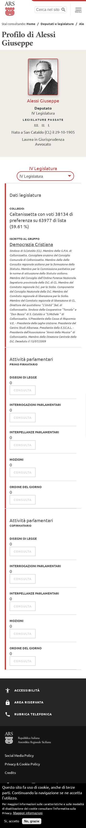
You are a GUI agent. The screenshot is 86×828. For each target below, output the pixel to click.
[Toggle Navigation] (78, 9)
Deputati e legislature (57, 24)
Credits (10, 772)
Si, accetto (11, 821)
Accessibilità (26, 690)
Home (31, 24)
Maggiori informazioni (28, 813)
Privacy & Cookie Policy (22, 764)
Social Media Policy (19, 755)
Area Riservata (28, 702)
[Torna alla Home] (10, 9)
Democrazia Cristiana (31, 244)
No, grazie (31, 821)
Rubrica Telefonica (32, 714)
